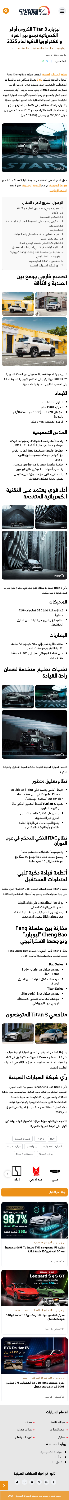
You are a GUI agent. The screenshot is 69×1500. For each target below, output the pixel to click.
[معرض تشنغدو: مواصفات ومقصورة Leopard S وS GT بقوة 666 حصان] (34, 1288)
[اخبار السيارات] (35, 10)
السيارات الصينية (22, 1139)
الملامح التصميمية (49, 217)
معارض (61, 1437)
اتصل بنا (57, 1462)
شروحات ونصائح (23, 1437)
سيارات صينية (14, 1146)
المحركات (54, 226)
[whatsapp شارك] (42, 61)
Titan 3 (40, 1139)
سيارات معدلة (24, 1429)
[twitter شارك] (47, 61)
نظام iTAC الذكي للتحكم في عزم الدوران (39, 243)
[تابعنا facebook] (53, 1482)
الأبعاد (55, 213)
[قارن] (4, 1485)
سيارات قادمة (58, 1421)
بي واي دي (32, 1146)
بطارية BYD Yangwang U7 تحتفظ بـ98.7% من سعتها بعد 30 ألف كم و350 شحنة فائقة (35, 1249)
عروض (28, 1421)
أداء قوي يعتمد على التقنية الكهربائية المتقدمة (33, 221)
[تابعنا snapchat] (24, 1482)
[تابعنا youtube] (31, 1482)
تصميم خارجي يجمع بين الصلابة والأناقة (38, 208)
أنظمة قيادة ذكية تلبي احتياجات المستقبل (36, 247)
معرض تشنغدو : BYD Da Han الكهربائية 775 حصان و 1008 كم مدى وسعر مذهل (35, 1384)
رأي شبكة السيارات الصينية (45, 265)
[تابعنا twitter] (39, 1482)
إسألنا (58, 1457)
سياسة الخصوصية (51, 1452)
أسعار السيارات (57, 1429)
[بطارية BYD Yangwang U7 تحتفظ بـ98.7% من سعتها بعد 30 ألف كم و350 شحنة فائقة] (34, 1220)
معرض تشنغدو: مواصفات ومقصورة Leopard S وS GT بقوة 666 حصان (35, 1317)
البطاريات (54, 230)
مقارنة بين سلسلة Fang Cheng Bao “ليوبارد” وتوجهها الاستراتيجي (35, 254)
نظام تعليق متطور (49, 239)
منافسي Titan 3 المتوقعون (44, 261)
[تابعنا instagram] (46, 1482)
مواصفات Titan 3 (24, 1154)
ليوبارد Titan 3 (46, 1154)
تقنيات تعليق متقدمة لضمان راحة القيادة (37, 234)
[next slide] (7, 1174)
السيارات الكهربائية (52, 1146)
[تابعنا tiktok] (17, 1482)
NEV (52, 1139)
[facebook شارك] (52, 61)
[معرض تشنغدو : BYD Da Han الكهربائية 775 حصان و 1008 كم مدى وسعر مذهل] (34, 1355)
